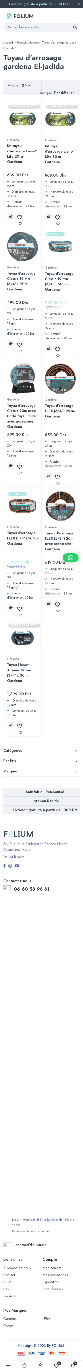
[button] (71, 557)
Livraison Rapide (45, 800)
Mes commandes (55, 1275)
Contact (9, 1275)
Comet (8, 1325)
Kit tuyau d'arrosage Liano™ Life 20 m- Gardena (22, 153)
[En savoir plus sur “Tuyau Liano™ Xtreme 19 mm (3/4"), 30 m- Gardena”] (11, 725)
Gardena (13, 140)
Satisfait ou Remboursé (45, 791)
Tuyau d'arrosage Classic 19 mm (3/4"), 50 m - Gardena (59, 281)
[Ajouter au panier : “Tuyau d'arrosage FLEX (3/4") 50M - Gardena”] (11, 607)
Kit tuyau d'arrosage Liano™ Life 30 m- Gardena (60, 154)
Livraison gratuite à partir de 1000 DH (45, 809)
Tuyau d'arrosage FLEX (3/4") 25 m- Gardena (60, 411)
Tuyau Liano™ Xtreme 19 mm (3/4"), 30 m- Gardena (19, 672)
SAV (6, 1289)
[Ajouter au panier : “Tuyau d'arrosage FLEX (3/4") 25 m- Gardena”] (48, 476)
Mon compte (52, 1267)
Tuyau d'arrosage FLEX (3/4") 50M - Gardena (22, 538)
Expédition (50, 1282)
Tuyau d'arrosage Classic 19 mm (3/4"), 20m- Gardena (21, 281)
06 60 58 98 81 (32, 888)
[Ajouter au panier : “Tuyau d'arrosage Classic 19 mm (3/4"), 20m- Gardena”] (11, 343)
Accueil (8, 42)
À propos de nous (17, 1267)
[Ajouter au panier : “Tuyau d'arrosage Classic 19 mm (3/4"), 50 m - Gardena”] (48, 348)
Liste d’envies (53, 1289)
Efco (47, 1318)
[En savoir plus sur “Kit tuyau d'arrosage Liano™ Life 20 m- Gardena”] (11, 216)
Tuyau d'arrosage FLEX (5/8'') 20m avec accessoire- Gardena (59, 541)
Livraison (9, 1296)
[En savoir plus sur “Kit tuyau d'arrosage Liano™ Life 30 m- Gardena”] (48, 216)
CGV (7, 1282)
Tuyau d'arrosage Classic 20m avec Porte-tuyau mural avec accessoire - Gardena (22, 416)
